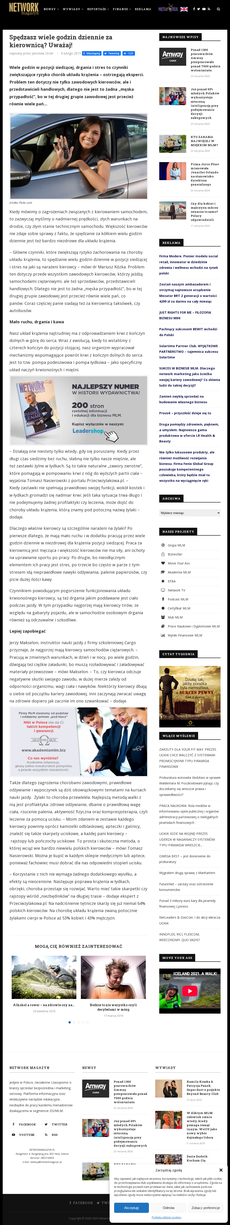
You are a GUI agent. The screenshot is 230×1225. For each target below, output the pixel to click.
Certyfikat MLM (178, 608)
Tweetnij (113, 53)
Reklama (143, 9)
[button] (221, 1170)
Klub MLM (175, 617)
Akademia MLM (179, 572)
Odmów (169, 1208)
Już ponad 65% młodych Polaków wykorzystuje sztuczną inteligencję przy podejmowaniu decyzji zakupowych (205, 103)
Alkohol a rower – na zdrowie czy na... (44, 1005)
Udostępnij (93, 53)
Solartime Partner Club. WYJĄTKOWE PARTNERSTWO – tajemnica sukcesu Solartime (188, 351)
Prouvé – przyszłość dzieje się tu (185, 413)
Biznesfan (174, 554)
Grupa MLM (176, 545)
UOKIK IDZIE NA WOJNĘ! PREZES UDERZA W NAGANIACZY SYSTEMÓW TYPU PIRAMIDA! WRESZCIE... (187, 839)
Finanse (120, 9)
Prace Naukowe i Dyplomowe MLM (193, 626)
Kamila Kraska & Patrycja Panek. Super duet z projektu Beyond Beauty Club (203, 1088)
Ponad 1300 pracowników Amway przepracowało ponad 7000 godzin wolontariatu (206, 60)
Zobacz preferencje (206, 1208)
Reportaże (96, 9)
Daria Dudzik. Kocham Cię (197, 1158)
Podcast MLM (177, 599)
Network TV (176, 590)
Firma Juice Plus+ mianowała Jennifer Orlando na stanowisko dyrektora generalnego (205, 174)
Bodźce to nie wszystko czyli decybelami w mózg (113, 1007)
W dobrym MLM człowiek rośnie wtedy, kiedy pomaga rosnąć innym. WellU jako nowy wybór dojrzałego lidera (202, 1125)
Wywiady (71, 9)
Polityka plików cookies (166, 1217)
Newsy (50, 9)
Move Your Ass (178, 563)
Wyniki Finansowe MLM (184, 635)
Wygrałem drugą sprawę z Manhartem (187, 873)
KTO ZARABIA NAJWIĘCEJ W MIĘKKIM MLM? (204, 141)
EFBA (171, 581)
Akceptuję (131, 1208)
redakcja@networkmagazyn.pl (46, 1162)
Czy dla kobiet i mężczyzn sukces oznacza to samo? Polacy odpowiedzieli (204, 212)
